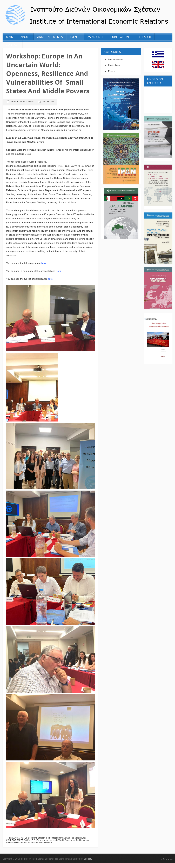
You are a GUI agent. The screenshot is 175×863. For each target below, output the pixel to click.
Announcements (115, 59)
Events (111, 71)
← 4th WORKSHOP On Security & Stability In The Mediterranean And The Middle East (45, 838)
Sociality (88, 859)
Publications (114, 65)
